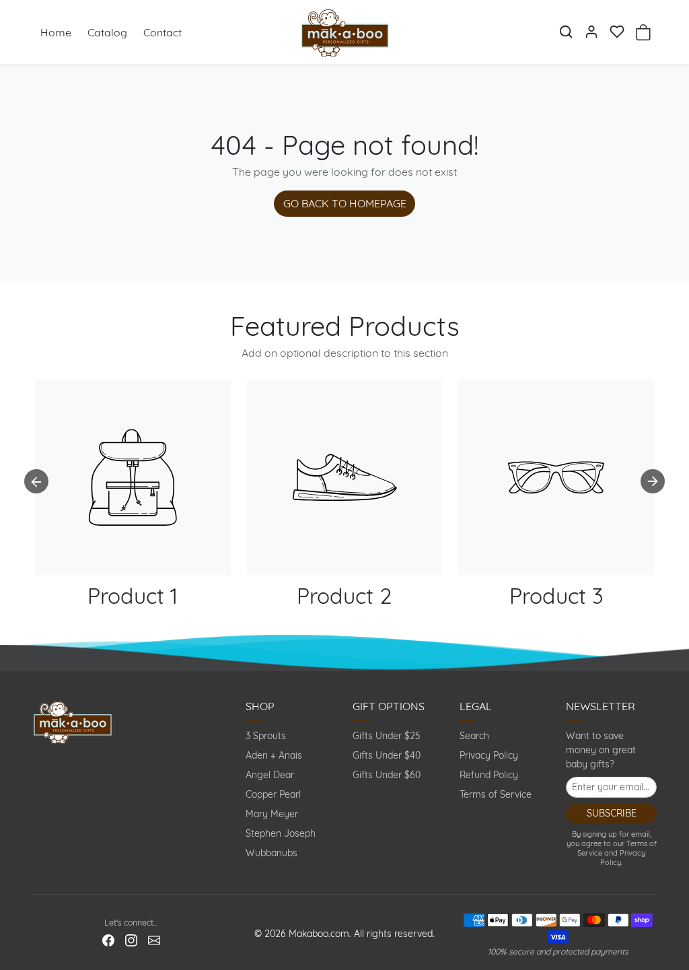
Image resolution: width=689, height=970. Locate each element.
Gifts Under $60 (387, 775)
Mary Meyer (272, 814)
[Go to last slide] (36, 481)
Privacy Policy (489, 755)
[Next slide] (653, 481)
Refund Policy (489, 775)
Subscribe (612, 813)
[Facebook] (108, 940)
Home (55, 32)
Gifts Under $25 (387, 736)
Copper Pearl (273, 794)
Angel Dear (270, 775)
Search (474, 736)
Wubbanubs (271, 853)
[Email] (154, 940)
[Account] (591, 32)
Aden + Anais (274, 755)
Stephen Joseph (281, 833)
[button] (566, 32)
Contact (162, 32)
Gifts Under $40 (387, 755)
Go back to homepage (344, 203)
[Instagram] (131, 940)
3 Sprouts (266, 736)
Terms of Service (496, 794)
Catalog (107, 32)
